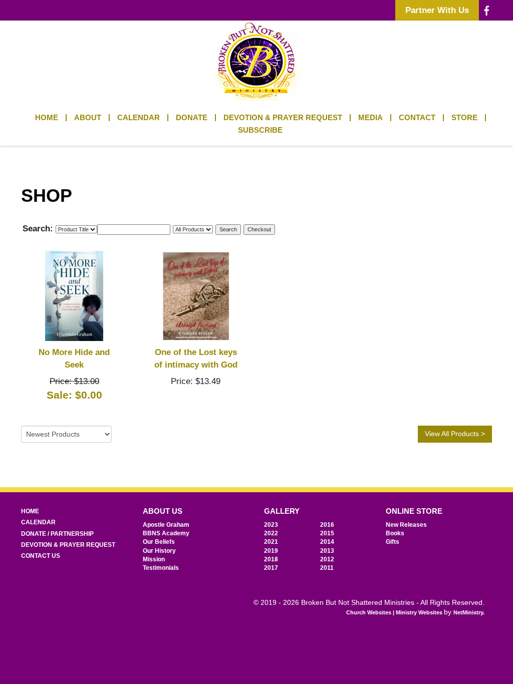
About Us (162, 511)
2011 (327, 567)
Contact (417, 118)
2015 (327, 533)
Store (464, 118)
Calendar (138, 118)
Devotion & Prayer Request (282, 118)
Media (370, 118)
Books (395, 533)
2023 (271, 524)
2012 (327, 559)
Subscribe (260, 130)
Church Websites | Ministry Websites (395, 612)
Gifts (392, 541)
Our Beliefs (159, 541)
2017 (271, 567)
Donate (191, 118)
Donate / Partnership (57, 533)
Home (46, 118)
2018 (271, 559)
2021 (271, 541)
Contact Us (40, 555)
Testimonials (161, 567)
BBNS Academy (166, 533)
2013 (327, 550)
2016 (327, 524)
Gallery (282, 511)
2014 (327, 541)
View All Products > (455, 434)
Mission (154, 559)
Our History (159, 550)
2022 (271, 533)
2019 (271, 550)
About (87, 118)
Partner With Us (437, 10)
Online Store (414, 511)
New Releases (406, 524)
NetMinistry (468, 612)
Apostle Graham (166, 524)
